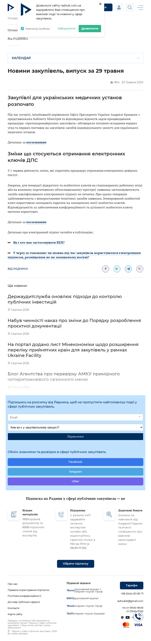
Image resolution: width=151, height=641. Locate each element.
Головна (13, 18)
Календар (21, 58)
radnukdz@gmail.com (130, 601)
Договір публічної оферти (24, 602)
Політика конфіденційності (24, 595)
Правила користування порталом (28, 590)
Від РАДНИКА (18, 38)
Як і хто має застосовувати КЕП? (39, 242)
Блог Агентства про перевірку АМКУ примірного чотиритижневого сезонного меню (64, 376)
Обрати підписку (75, 563)
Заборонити (67, 28)
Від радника (18, 269)
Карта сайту (15, 614)
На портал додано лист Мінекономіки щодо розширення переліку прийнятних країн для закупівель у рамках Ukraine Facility (73, 350)
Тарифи (131, 585)
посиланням (36, 142)
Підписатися (75, 436)
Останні (13, 30)
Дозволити (89, 28)
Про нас (13, 583)
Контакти (13, 608)
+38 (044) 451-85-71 (132, 593)
